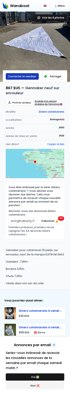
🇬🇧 (44, 6)
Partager (56, 76)
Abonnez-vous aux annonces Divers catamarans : (32, 212)
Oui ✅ (35, 377)
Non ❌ (35, 385)
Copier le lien (55, 144)
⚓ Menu (59, 6)
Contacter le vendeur (22, 76)
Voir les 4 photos (53, 17)
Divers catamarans (51, 112)
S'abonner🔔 (51, 220)
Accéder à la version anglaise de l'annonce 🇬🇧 (48, 103)
